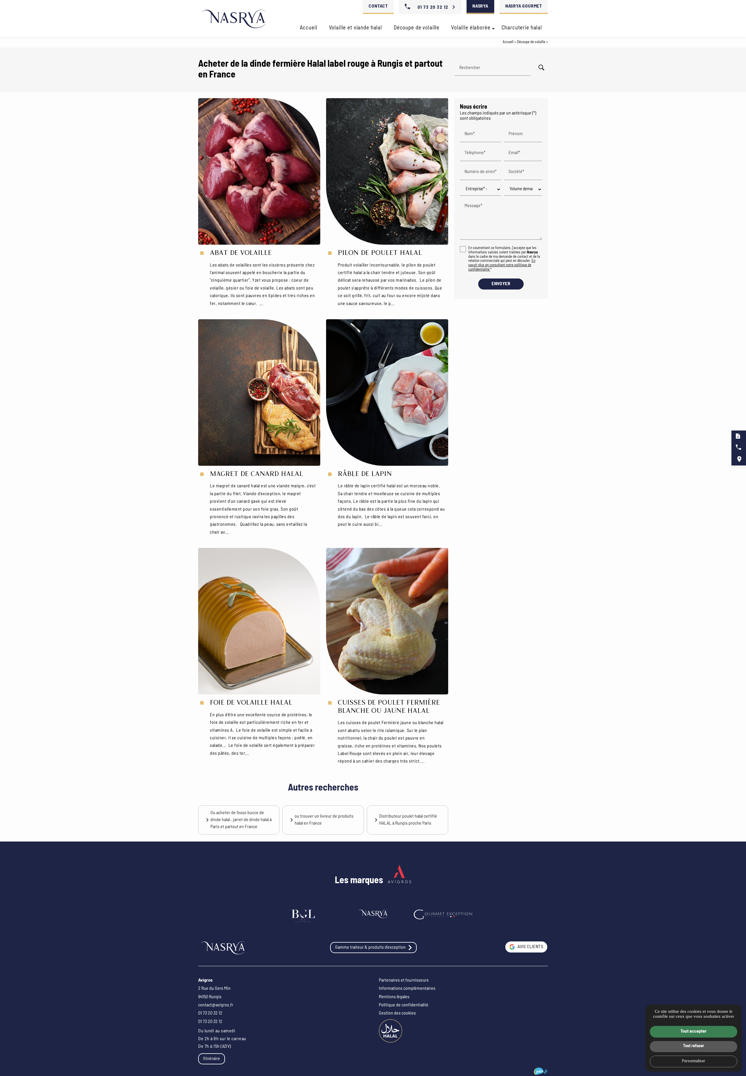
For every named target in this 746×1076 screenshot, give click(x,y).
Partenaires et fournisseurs (404, 980)
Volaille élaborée (470, 28)
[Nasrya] (233, 18)
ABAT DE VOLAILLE (241, 254)
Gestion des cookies (397, 1013)
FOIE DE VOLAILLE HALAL (251, 704)
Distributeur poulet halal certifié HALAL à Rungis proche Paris (408, 820)
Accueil (308, 28)
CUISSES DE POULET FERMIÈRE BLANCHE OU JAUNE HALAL (389, 708)
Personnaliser (693, 1061)
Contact (378, 6)
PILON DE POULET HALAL (380, 254)
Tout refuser (693, 1046)
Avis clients (530, 947)
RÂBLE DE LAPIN (365, 475)
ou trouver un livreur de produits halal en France (324, 820)
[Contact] (399, 881)
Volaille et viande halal (355, 28)
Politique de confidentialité (403, 1005)
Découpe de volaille (416, 28)
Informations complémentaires (407, 988)
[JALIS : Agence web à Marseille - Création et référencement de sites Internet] (541, 1071)
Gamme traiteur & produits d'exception (370, 947)
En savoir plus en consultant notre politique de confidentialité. (501, 265)
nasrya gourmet (523, 6)
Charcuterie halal (522, 28)
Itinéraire (211, 1058)
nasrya (480, 6)
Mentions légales (394, 997)
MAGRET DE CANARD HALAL (256, 475)
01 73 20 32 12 (433, 7)
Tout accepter (693, 1031)
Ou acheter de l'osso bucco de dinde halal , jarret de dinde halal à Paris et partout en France (241, 820)
